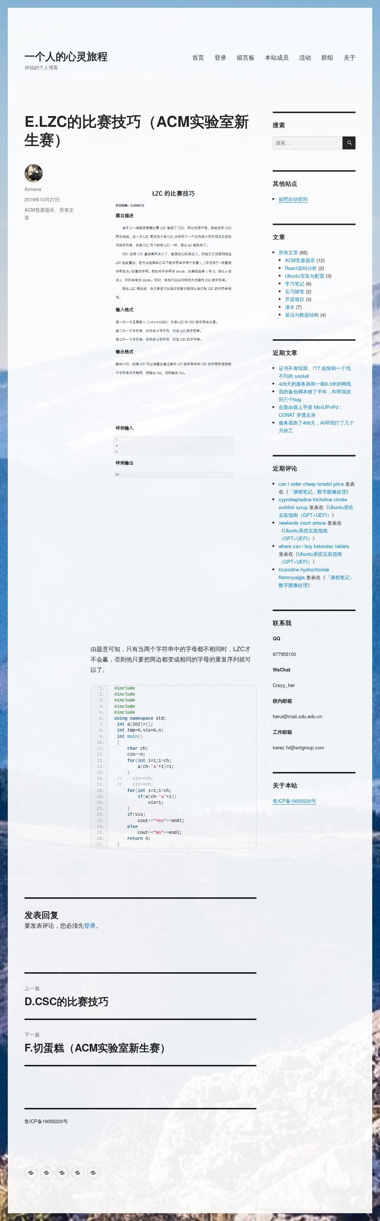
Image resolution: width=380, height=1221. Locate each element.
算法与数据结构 (302, 314)
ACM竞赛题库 (39, 209)
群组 (327, 57)
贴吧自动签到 (293, 198)
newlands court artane (302, 522)
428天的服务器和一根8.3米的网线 (315, 383)
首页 (198, 57)
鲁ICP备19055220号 (294, 800)
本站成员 (277, 57)
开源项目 (294, 299)
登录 (220, 57)
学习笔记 (294, 283)
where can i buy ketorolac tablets (314, 546)
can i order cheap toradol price (311, 483)
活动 (305, 57)
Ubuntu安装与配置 (304, 275)
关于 (350, 57)
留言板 (246, 57)
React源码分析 (301, 267)
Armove (32, 188)
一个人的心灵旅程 (66, 55)
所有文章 (288, 252)
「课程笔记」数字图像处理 (317, 491)
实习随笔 (294, 291)
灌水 (290, 306)
